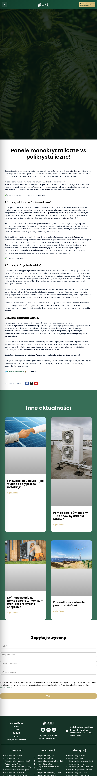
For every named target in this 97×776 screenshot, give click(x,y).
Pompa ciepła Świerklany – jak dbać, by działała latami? (70, 516)
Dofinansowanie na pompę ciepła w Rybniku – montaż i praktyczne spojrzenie (25, 602)
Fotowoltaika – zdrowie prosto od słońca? (69, 604)
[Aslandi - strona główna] (44, 4)
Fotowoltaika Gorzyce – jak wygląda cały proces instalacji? (25, 484)
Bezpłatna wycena (15, 371)
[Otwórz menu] (4, 4)
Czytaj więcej (12, 492)
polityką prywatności (8, 688)
